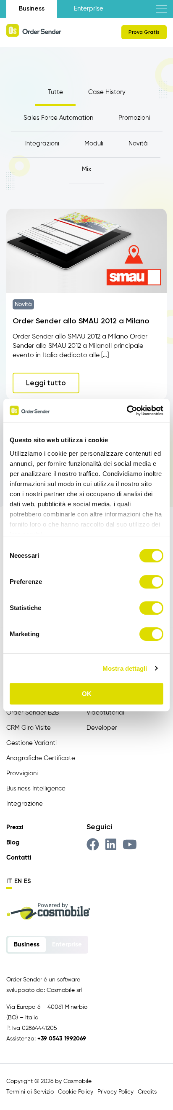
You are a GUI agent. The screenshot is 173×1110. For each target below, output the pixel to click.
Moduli (93, 143)
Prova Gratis (144, 32)
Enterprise (88, 8)
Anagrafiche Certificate (40, 758)
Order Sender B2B (32, 713)
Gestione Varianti (31, 743)
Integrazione (24, 804)
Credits (147, 1092)
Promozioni (134, 118)
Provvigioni (22, 773)
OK (87, 693)
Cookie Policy (75, 1092)
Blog (12, 842)
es (27, 881)
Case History (107, 92)
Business (32, 8)
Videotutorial (105, 713)
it (9, 881)
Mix (87, 169)
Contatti (18, 858)
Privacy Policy (115, 1092)
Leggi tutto (46, 383)
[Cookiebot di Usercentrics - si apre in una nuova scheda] (126, 410)
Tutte (55, 92)
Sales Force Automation (58, 118)
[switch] (151, 582)
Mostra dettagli (124, 668)
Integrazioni (42, 143)
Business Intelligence (36, 788)
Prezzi (15, 827)
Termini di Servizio (30, 1092)
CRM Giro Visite (28, 728)
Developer (101, 728)
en (18, 881)
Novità (138, 143)
